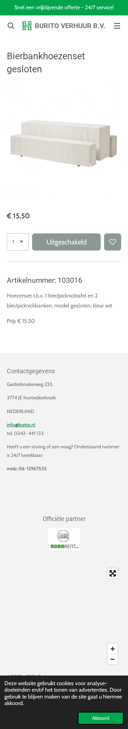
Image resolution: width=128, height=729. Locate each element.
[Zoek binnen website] (10, 26)
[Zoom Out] (113, 659)
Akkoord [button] (100, 718)
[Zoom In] (113, 649)
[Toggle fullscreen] (113, 573)
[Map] (64, 616)
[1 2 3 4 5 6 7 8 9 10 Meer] (18, 242)
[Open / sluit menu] (117, 26)
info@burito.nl (21, 425)
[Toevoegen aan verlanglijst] (112, 242)
